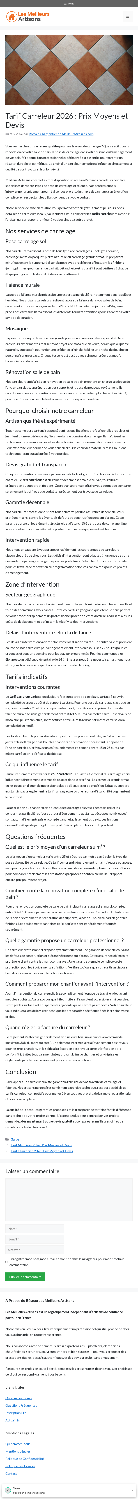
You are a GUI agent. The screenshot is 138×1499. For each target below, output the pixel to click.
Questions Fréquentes (21, 1405)
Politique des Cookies (20, 1466)
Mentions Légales (18, 1451)
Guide (15, 1139)
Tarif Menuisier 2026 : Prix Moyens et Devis (41, 1145)
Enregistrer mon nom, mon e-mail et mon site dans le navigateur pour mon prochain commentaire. (66, 1262)
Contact (11, 1473)
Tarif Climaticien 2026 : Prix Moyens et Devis (42, 1151)
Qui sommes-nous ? (18, 1398)
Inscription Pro (15, 1413)
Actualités (12, 1420)
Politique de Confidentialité (24, 1459)
